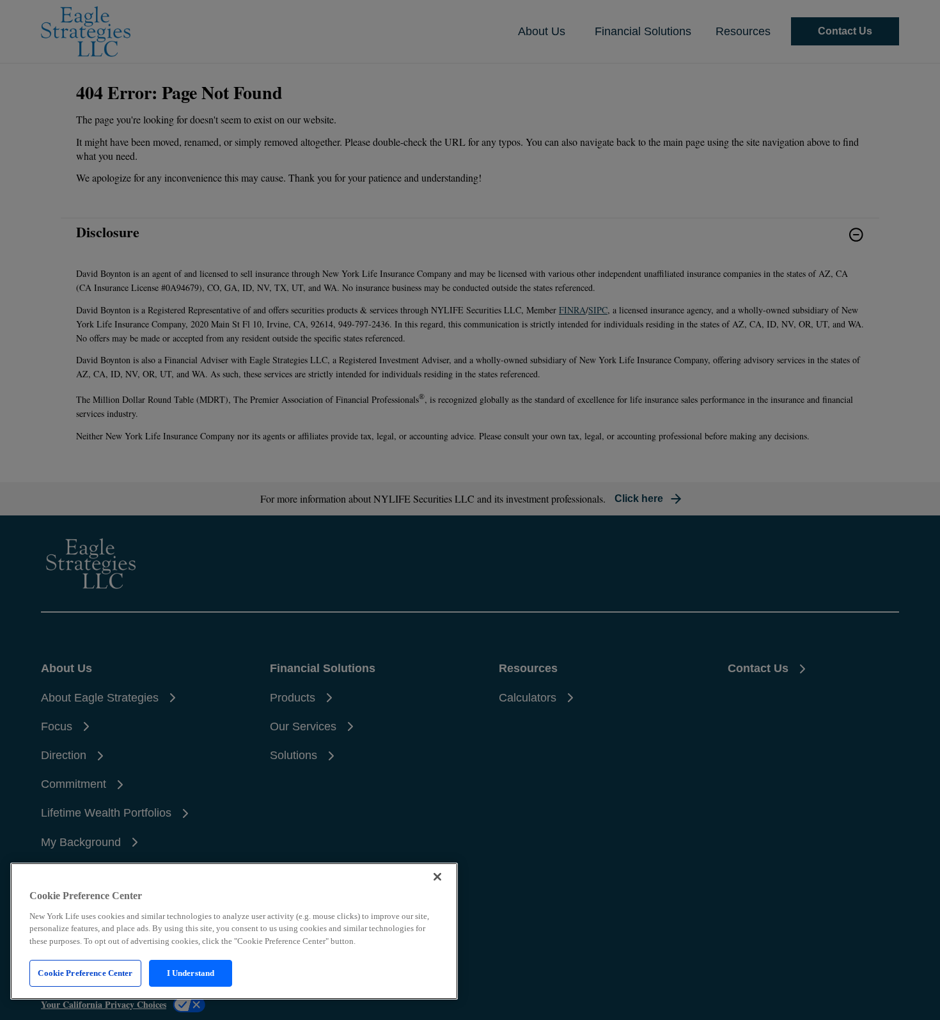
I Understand (191, 973)
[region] (234, 931)
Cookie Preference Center (85, 973)
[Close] (437, 877)
